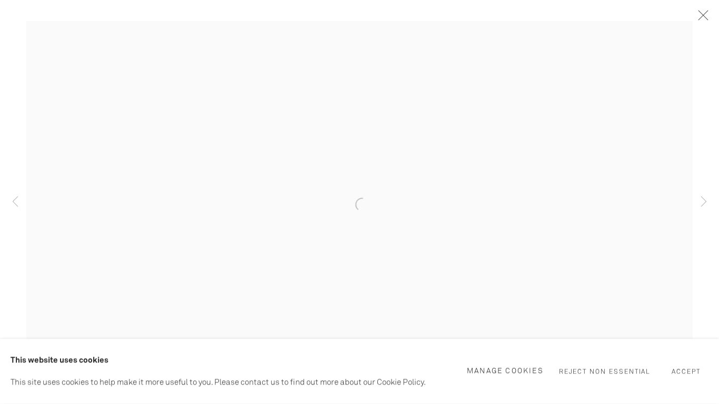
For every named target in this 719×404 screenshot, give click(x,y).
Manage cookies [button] (505, 371)
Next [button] (703, 202)
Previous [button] (15, 202)
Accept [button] (686, 372)
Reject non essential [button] (605, 372)
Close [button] (700, 18)
